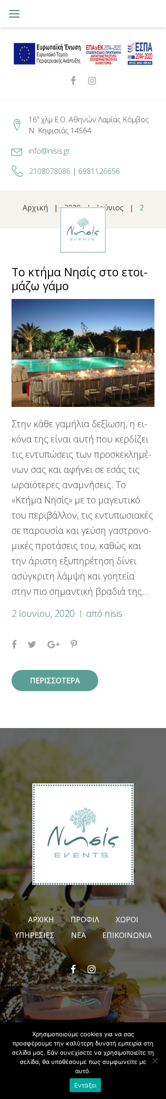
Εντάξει (85, 1085)
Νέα (78, 935)
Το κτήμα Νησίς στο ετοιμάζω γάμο (80, 278)
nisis (113, 613)
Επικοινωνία (127, 935)
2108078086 (50, 171)
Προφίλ (85, 919)
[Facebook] (73, 81)
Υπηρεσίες (34, 935)
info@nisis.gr (49, 151)
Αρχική (41, 919)
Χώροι (127, 919)
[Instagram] (92, 81)
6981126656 (99, 171)
